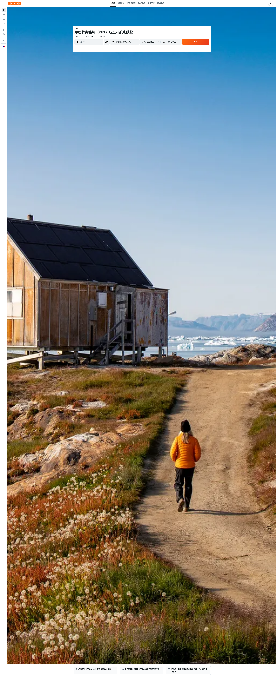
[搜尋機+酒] (3, 23)
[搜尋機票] (3, 10)
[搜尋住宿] (3, 14)
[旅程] (3, 40)
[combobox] (78, 37)
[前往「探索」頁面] (3, 30)
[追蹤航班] (3, 34)
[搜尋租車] (3, 19)
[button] (3, 3)
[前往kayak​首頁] (14, 3)
